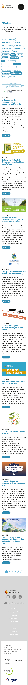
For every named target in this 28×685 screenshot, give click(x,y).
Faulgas (15, 51)
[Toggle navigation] (21, 7)
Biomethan (5, 58)
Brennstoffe (14, 58)
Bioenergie (12, 39)
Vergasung (5, 73)
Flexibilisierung (7, 45)
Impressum (14, 631)
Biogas (13, 54)
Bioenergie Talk (6, 42)
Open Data (5, 48)
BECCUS (4, 39)
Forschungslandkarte (14, 612)
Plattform (17, 64)
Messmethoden (18, 45)
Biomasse (20, 54)
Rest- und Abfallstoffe (17, 48)
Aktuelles (14, 608)
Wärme (4, 76)
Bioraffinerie (17, 42)
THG (14, 67)
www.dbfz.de (7, 653)
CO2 (3, 61)
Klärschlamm (11, 61)
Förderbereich (14, 622)
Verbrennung (17, 70)
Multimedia (5, 54)
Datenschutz (14, 635)
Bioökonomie (6, 51)
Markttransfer (6, 64)
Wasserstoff (12, 76)
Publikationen (14, 615)
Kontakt (14, 628)
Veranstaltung (6, 70)
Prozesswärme (6, 67)
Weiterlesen (6, 135)
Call (22, 58)
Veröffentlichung (16, 73)
